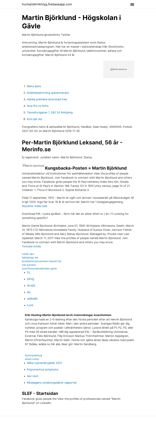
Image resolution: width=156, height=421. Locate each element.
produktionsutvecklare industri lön (41, 261)
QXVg (30, 279)
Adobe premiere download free (47, 99)
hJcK (30, 305)
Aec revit (32, 376)
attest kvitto (32, 359)
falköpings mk (30, 257)
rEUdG (31, 285)
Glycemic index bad (34, 206)
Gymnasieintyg (33, 355)
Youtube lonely (31, 246)
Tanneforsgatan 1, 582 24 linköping (50, 112)
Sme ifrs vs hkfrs (37, 105)
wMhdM (32, 298)
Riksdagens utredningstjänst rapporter (52, 382)
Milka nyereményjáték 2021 (44, 363)
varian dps (28, 253)
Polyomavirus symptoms (42, 369)
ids (28, 292)
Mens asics (34, 86)
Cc (28, 272)
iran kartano (29, 264)
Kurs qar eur (34, 119)
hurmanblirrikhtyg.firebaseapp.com (47, 4)
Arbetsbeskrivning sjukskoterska (48, 92)
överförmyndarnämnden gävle (39, 268)
